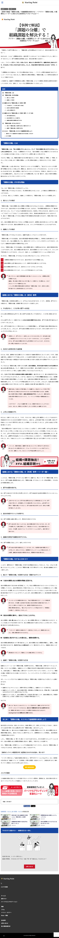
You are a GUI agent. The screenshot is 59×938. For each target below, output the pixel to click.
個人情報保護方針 (5, 926)
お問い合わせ (29, 866)
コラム (3, 909)
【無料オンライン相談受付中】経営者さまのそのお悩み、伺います (19, 133)
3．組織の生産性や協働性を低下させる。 (14, 120)
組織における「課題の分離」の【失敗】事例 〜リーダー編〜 (18, 113)
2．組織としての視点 (9, 100)
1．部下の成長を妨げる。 (10, 115)
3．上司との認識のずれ (10, 110)
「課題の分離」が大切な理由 (10, 95)
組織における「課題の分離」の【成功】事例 (14, 103)
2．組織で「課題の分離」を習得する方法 (14, 128)
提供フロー (4, 898)
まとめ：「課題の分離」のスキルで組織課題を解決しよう (17, 131)
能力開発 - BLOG (12, 9)
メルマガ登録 (8, 136)
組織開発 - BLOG (4, 9)
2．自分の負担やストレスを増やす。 (13, 118)
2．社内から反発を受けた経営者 (12, 107)
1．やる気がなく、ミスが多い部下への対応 (14, 105)
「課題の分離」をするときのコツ (11, 123)
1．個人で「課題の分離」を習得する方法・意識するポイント (18, 125)
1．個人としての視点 (9, 97)
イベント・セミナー (6, 912)
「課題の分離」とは (8, 92)
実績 (2, 906)
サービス (3, 896)
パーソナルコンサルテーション (9, 901)
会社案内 (3, 920)
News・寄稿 (4, 915)
